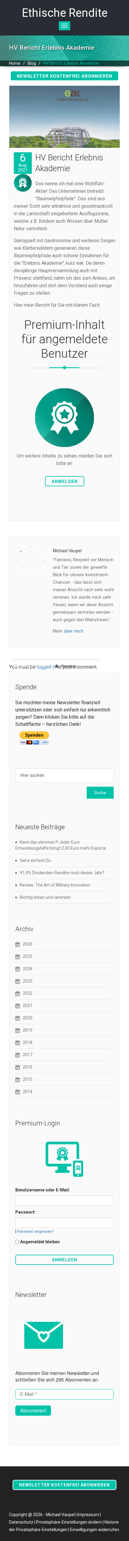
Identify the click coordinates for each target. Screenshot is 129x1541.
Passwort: (25, 1212)
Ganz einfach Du (35, 860)
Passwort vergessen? (35, 1231)
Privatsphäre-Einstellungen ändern (69, 1522)
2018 (27, 1042)
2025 (27, 956)
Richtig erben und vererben (45, 897)
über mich (73, 631)
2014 (27, 1091)
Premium (68, 666)
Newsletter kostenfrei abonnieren (64, 76)
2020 (27, 1017)
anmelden (65, 481)
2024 (27, 968)
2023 (27, 981)
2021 (27, 1005)
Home (14, 63)
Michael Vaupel (33, 666)
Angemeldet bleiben (40, 1241)
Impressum (88, 1514)
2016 (27, 1067)
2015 (27, 1079)
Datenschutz (21, 1522)
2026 (27, 944)
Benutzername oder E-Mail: (42, 1190)
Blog (32, 63)
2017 (27, 1054)
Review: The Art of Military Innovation (55, 885)
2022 (27, 993)
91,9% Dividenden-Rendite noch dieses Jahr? (62, 872)
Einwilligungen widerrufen (94, 1529)
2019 (27, 1030)
